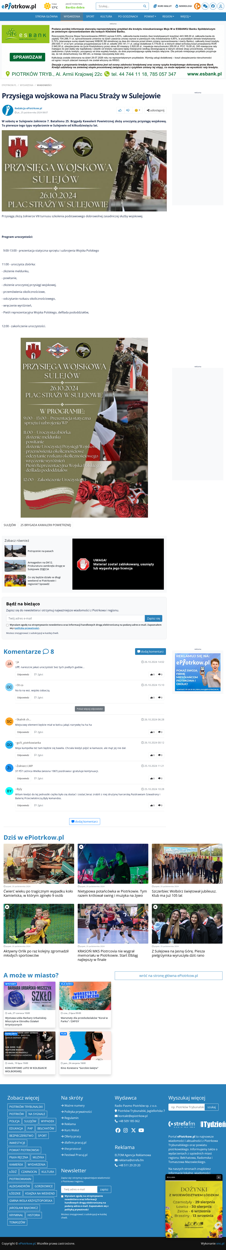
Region (167, 16)
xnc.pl (220, 1243)
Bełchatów (45, 1128)
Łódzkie (15, 1193)
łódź (13, 1172)
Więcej (184, 16)
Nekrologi (185, 6)
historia (34, 1215)
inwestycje (17, 1143)
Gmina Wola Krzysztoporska (30, 1201)
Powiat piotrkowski (24, 1150)
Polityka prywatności (78, 1112)
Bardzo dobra (75, 7)
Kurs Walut (165, 6)
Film (63, 1033)
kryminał (16, 1215)
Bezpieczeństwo (21, 1136)
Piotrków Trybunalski (26, 1107)
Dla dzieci (67, 983)
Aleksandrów (19, 1186)
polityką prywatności (27, 628)
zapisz (104, 1189)
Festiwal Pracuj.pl (75, 1155)
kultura (47, 1172)
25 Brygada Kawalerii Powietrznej (45, 525)
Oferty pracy (72, 1136)
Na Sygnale (36, 1114)
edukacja (16, 1128)
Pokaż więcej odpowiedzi (90, 708)
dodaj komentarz (152, 651)
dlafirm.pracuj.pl (75, 1142)
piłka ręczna (18, 1157)
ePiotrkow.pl (9, 85)
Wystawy (10, 983)
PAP (30, 1128)
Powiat (149, 16)
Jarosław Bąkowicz (23, 1208)
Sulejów (10, 525)
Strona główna (46, 16)
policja (14, 1121)
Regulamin (71, 1118)
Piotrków (16, 1114)
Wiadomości (44, 85)
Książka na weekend (40, 1193)
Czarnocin (29, 1172)
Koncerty (11, 1033)
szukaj (211, 1107)
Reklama (70, 1124)
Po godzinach (128, 16)
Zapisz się (153, 618)
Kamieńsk (16, 1164)
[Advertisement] (198, 150)
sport (42, 1136)
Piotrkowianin (20, 1179)
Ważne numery (74, 1105)
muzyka (38, 1157)
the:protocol (72, 1149)
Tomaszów (17, 1222)
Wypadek (47, 1121)
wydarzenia (36, 1164)
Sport (90, 16)
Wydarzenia (72, 16)
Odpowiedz (23, 674)
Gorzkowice (44, 1186)
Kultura (106, 16)
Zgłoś (40, 674)
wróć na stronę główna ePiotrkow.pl (168, 975)
